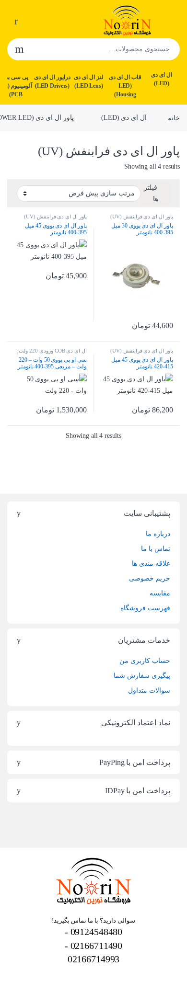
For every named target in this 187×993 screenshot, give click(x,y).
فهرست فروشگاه (145, 608)
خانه (174, 117)
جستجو (19, 49)
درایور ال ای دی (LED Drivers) (52, 81)
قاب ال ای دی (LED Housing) (125, 86)
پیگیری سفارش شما (142, 675)
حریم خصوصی (149, 578)
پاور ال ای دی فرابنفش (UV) (141, 216)
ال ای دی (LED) (161, 79)
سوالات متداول (149, 690)
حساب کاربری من (144, 660)
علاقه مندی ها (151, 563)
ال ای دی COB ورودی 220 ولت (53, 351)
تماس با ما (155, 548)
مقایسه (160, 593)
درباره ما (158, 533)
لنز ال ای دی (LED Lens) (89, 81)
